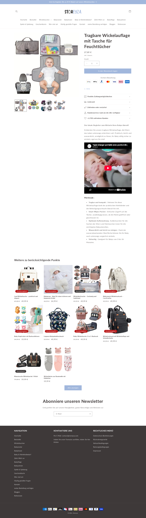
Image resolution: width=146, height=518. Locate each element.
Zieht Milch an (19, 458)
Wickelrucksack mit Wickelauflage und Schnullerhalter (116, 337)
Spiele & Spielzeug (20, 469)
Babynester (18, 447)
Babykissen (18, 451)
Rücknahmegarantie (100, 439)
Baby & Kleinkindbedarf (22, 454)
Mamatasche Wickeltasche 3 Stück (26, 376)
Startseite (17, 436)
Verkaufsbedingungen (100, 443)
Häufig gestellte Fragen (22, 481)
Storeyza (75, 513)
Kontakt (17, 484)
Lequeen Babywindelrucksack (54, 336)
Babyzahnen (18, 466)
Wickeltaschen (19, 443)
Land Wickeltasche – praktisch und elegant (26, 297)
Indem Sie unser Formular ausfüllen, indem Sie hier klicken (72, 441)
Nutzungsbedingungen (101, 447)
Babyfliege (18, 462)
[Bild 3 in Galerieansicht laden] (46, 106)
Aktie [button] (88, 89)
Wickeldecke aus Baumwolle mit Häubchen (55, 377)
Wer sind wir (18, 477)
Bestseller (17, 439)
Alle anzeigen (73, 388)
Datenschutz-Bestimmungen (103, 436)
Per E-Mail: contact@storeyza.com (66, 436)
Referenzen (18, 496)
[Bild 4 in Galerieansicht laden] (59, 106)
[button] (16, 11)
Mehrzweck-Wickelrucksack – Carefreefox (113, 297)
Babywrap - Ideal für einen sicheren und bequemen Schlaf (57, 297)
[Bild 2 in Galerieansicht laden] (34, 106)
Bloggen (17, 492)
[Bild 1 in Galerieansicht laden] (21, 106)
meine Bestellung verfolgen (24, 488)
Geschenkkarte (19, 473)
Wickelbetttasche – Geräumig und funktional (84, 297)
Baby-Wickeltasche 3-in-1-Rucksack (85, 336)
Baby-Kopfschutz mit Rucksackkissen (26, 336)
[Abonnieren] (89, 413)
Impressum (97, 451)
